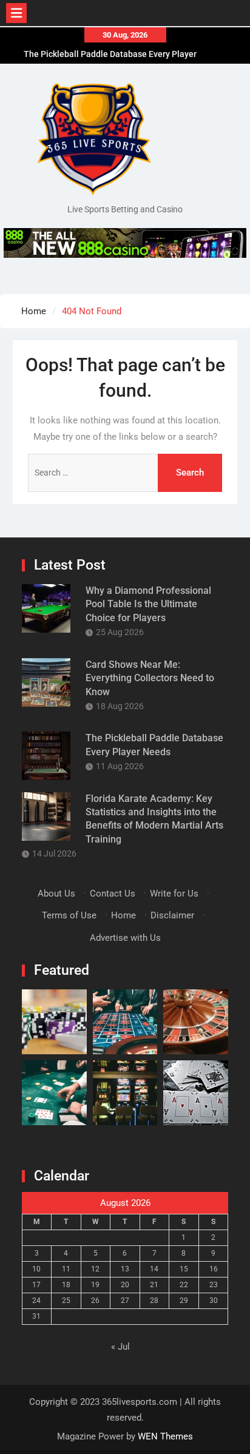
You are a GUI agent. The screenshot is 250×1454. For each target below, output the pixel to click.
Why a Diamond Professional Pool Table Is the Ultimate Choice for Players (148, 604)
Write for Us (174, 893)
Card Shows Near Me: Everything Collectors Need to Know (150, 678)
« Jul (120, 1346)
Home (123, 915)
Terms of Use (69, 915)
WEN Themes (165, 1436)
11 (66, 1269)
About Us (56, 893)
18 (66, 1285)
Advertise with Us (125, 937)
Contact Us (112, 893)
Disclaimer (172, 915)
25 (66, 1300)
